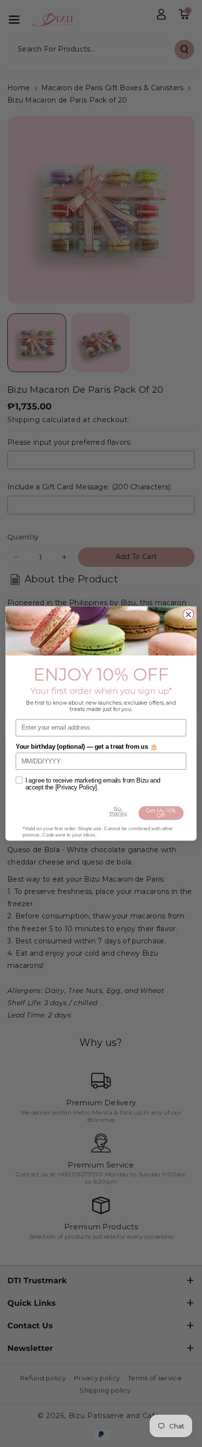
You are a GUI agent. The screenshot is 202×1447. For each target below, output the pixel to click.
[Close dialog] (188, 614)
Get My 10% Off (161, 813)
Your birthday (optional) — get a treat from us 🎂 (86, 746)
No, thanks (117, 811)
